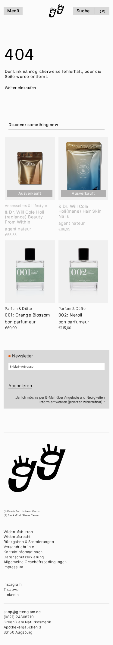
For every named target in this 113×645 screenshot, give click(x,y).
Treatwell (12, 589)
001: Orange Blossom (27, 311)
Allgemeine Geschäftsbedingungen (35, 562)
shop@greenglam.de (22, 612)
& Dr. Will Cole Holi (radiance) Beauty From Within (24, 215)
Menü (13, 10)
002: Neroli (69, 311)
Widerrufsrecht (17, 536)
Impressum (13, 567)
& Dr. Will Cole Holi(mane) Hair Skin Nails (78, 209)
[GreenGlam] (55, 11)
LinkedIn (11, 594)
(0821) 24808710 (18, 617)
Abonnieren (20, 385)
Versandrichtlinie (19, 547)
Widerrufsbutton (18, 531)
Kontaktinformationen (23, 552)
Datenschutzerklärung (24, 557)
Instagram (12, 584)
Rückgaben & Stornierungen (29, 541)
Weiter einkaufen (20, 87)
